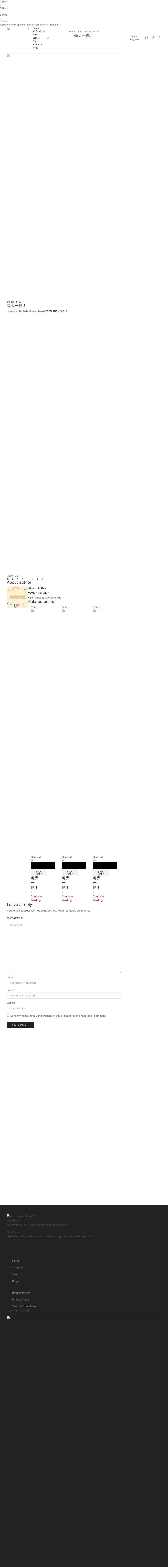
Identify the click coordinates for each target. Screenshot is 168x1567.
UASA (135, 109)
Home (35, 27)
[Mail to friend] (27, 579)
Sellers (36, 37)
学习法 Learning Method (141, 157)
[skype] (41, 579)
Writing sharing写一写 (143, 131)
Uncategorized (140, 115)
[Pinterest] (22, 579)
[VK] (17, 579)
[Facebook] (12, 579)
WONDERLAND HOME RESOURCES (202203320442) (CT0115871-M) (73, 1310)
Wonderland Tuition (143, 120)
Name (11, 977)
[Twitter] (8, 579)
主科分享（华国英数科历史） (143, 144)
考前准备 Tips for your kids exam (141, 169)
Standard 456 (139, 103)
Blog (34, 41)
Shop (35, 34)
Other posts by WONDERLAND (45, 597)
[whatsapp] (37, 579)
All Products (38, 31)
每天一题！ (148, 197)
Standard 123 (14, 301)
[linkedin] (32, 579)
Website (11, 1002)
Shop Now (66, 24)
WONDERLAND (49, 311)
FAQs (35, 47)
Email (11, 990)
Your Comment (15, 917)
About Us (37, 44)
